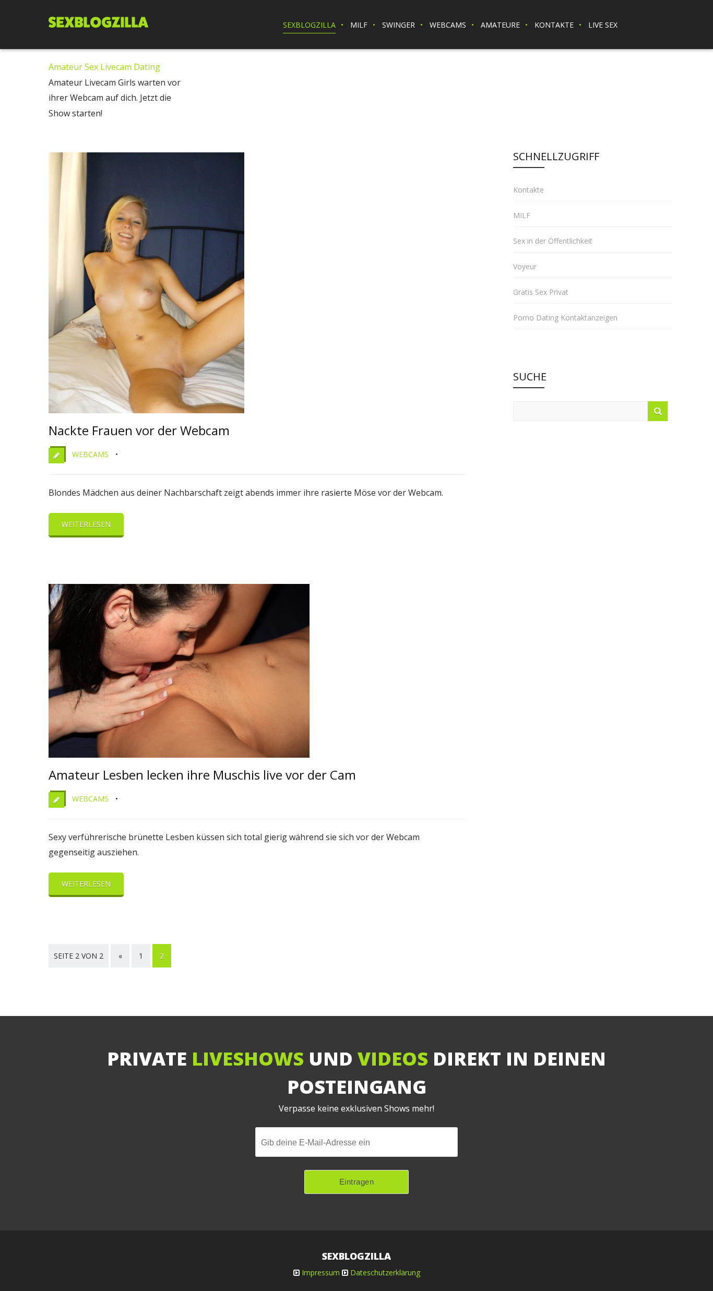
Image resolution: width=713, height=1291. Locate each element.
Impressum (321, 1272)
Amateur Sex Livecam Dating (104, 67)
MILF (358, 25)
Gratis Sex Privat (540, 292)
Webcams (448, 25)
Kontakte (554, 25)
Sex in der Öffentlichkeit (552, 241)
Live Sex (602, 25)
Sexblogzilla (309, 25)
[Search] (658, 411)
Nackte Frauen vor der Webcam (139, 430)
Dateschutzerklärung (385, 1272)
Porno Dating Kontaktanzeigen (565, 317)
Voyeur (525, 266)
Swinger (398, 25)
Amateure (500, 25)
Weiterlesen (86, 524)
